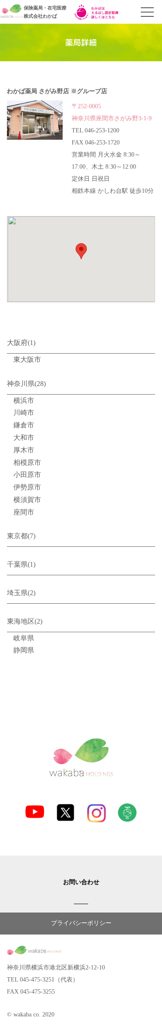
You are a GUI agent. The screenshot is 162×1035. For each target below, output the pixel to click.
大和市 (23, 437)
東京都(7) (21, 535)
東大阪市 (27, 359)
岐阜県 (23, 638)
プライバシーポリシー (81, 923)
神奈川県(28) (26, 383)
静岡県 (23, 650)
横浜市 (23, 400)
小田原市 (27, 474)
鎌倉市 (23, 425)
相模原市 (27, 462)
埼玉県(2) (21, 592)
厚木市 (23, 450)
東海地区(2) (24, 621)
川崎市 (23, 412)
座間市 (23, 512)
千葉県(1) (21, 564)
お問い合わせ (81, 882)
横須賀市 (27, 499)
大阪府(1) (21, 342)
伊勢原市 (27, 487)
